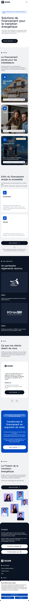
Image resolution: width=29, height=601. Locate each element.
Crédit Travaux (5, 571)
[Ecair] (5, 2)
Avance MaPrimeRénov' (7, 568)
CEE (2, 573)
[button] (12, 400)
